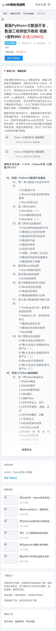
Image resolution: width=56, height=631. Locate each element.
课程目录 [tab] (21, 71)
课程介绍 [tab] (10, 71)
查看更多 (27, 449)
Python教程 (28, 13)
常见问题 (30, 621)
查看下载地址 (13, 58)
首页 (5, 13)
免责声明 (19, 621)
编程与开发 (15, 13)
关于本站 (8, 621)
